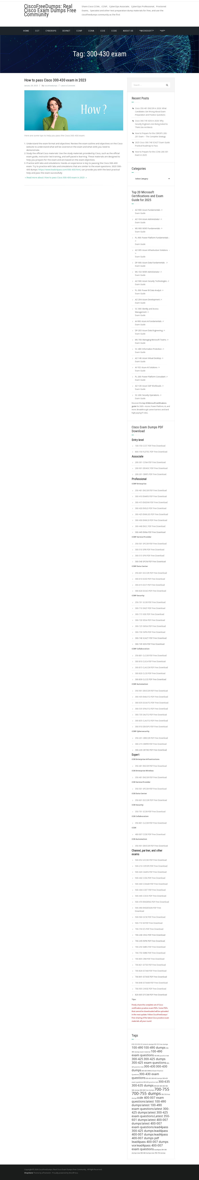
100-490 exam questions (147, 1053)
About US (128, 31)
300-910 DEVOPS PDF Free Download (151, 726)
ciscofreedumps (51, 85)
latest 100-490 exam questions (147, 1107)
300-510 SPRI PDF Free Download (149, 549)
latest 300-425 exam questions (150, 1114)
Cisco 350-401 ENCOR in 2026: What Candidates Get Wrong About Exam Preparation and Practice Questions (150, 111)
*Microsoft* (146, 31)
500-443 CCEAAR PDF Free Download (151, 884)
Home (26, 31)
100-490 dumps (154, 1047)
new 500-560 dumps (144, 1153)
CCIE (102, 31)
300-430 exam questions (145, 1076)
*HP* (162, 31)
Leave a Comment (68, 85)
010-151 (134, 1044)
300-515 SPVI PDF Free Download (149, 555)
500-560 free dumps (147, 1090)
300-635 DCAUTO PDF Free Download (151, 702)
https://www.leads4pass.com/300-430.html (59, 169)
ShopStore (28, 1173)
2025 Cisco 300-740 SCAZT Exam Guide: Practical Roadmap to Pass (152, 144)
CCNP (79, 31)
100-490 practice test (161, 1056)
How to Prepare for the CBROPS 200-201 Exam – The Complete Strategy (151, 135)
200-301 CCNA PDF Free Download (150, 462)
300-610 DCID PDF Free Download (150, 579)
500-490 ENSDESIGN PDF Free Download (148, 909)
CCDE (114, 31)
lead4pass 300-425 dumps (150, 1129)
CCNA (91, 31)
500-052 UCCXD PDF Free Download (151, 860)
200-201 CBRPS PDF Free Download (150, 474)
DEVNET (66, 31)
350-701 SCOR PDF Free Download (150, 602)
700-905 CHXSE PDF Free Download (150, 988)
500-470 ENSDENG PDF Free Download (152, 902)
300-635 (164, 1081)
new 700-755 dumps (158, 1153)
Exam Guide (140, 213)
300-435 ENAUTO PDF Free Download (151, 696)
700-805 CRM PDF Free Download (149, 959)
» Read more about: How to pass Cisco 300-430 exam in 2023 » (55, 177)
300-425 (137, 1059)
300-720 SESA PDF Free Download (150, 620)
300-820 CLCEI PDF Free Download (150, 673)
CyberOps (51, 31)
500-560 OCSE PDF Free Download (150, 917)
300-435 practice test (150, 1082)
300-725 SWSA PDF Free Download (150, 626)
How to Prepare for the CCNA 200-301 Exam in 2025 (151, 153)
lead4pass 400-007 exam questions (147, 1147)
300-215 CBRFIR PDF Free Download (151, 744)
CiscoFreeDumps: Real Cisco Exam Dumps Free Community (50, 10)
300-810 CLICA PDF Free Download (150, 661)
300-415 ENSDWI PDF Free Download (151, 502)
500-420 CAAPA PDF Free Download (151, 872)
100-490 (137, 1047)
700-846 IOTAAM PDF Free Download (151, 982)
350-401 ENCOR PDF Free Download (151, 490)
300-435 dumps (156, 1078)
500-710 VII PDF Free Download (148, 923)
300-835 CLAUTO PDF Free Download (151, 720)
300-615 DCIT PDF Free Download (150, 585)
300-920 (156, 1086)
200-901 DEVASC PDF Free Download (151, 468)
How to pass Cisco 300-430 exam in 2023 (55, 80)
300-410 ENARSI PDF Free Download (151, 496)
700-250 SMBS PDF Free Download (150, 947)
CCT (37, 31)
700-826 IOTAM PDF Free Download (150, 970)
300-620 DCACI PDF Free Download (150, 591)
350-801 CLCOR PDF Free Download (151, 655)
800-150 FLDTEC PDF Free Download (151, 451)
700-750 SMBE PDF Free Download (150, 953)
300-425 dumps (154, 1059)
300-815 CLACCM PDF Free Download (151, 667)
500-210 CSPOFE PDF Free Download (151, 866)
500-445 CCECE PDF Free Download (150, 896)
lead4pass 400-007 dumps (150, 1132)
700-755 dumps (146, 1093)
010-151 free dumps (161, 1044)
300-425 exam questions (149, 1062)
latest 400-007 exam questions (147, 1125)
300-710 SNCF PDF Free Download (150, 608)
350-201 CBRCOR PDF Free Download (151, 738)
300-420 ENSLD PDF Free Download (150, 508)
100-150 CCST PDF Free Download (150, 445)
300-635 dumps (143, 1085)
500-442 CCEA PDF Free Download (150, 878)
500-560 (162, 1086)
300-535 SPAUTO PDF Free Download (151, 708)
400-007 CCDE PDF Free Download (150, 834)
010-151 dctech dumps (145, 1044)
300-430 (149, 1066)
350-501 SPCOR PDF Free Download (151, 543)
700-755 (161, 1089)
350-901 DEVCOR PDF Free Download (151, 690)
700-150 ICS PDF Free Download (149, 929)
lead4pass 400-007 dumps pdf (150, 1136)
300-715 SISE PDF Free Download (149, 614)
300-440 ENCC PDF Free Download (150, 526)
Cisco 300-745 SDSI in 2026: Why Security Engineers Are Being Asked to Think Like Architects (151, 124)
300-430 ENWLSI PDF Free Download (151, 520)
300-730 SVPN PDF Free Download (150, 632)
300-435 (148, 1078)
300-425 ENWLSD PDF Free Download (151, 514)
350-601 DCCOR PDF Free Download (151, 573)
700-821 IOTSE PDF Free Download (150, 964)
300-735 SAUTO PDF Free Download (151, 714)
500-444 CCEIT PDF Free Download (150, 890)
